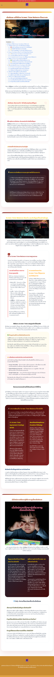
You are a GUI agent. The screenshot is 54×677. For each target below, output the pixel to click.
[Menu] (2, 5)
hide (13, 42)
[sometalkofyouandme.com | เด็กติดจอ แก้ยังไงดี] (27, 5)
